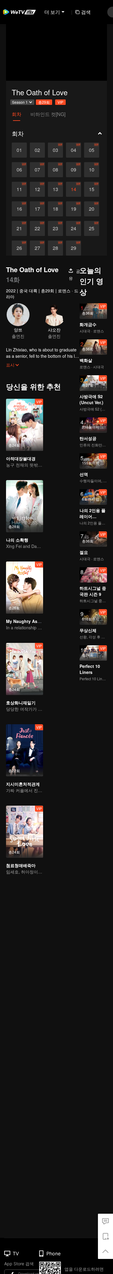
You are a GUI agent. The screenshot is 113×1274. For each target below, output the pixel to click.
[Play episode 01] (19, 150)
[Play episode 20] (91, 208)
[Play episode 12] (37, 189)
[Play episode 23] (55, 228)
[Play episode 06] (19, 169)
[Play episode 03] (55, 150)
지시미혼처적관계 (23, 784)
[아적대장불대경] (24, 425)
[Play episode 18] (55, 208)
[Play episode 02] (37, 150)
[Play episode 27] (37, 248)
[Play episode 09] (73, 169)
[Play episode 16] (19, 208)
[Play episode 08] (55, 169)
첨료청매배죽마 (21, 865)
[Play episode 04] (73, 150)
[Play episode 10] (91, 169)
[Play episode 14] (73, 189)
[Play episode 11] (19, 189)
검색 (86, 11)
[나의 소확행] (24, 506)
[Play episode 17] (37, 208)
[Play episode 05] (91, 150)
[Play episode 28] (55, 248)
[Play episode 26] (19, 248)
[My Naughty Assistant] (24, 588)
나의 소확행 (17, 540)
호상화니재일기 (21, 703)
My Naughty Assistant (29, 621)
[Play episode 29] (73, 248)
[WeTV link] (19, 12)
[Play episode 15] (91, 189)
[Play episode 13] (55, 189)
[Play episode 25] (91, 228)
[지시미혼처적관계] (24, 750)
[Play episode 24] (73, 228)
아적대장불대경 (21, 458)
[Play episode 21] (19, 228)
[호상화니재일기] (24, 669)
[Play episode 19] (73, 208)
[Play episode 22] (37, 228)
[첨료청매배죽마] (24, 832)
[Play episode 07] (37, 169)
